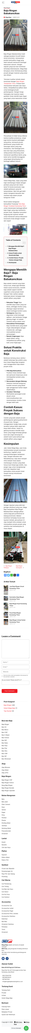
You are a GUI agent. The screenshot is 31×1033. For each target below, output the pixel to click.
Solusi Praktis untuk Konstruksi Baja (15, 254)
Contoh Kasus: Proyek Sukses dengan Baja (16, 259)
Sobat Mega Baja (9, 708)
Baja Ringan (7, 7)
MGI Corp (19, 1022)
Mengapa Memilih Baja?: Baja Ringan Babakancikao (16, 248)
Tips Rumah (8, 711)
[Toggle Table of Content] (23, 242)
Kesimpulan (12, 262)
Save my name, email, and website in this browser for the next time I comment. (15, 676)
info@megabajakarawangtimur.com (12, 981)
